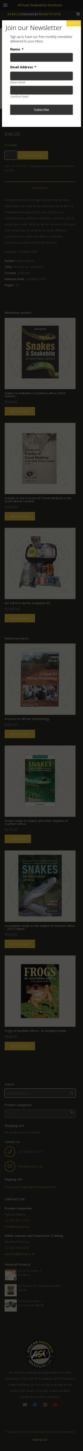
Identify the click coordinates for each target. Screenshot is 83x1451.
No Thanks (73, 23)
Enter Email (17, 82)
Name (17, 49)
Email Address (23, 67)
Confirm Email (19, 96)
